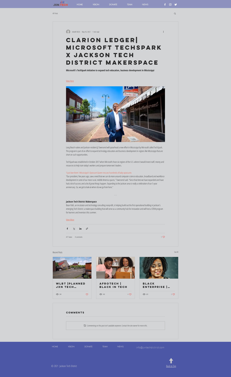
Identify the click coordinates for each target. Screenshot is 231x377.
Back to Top (171, 366)
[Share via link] (87, 228)
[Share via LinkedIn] (80, 228)
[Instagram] (170, 4)
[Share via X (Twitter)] (74, 228)
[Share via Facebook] (67, 228)
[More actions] (163, 31)
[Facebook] (165, 4)
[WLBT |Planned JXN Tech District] (72, 268)
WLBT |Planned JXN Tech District (71, 285)
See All (176, 252)
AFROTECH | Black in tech (113, 285)
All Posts (55, 13)
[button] (175, 13)
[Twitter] (175, 4)
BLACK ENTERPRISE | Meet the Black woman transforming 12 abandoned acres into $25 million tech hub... (158, 285)
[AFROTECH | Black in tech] (115, 268)
